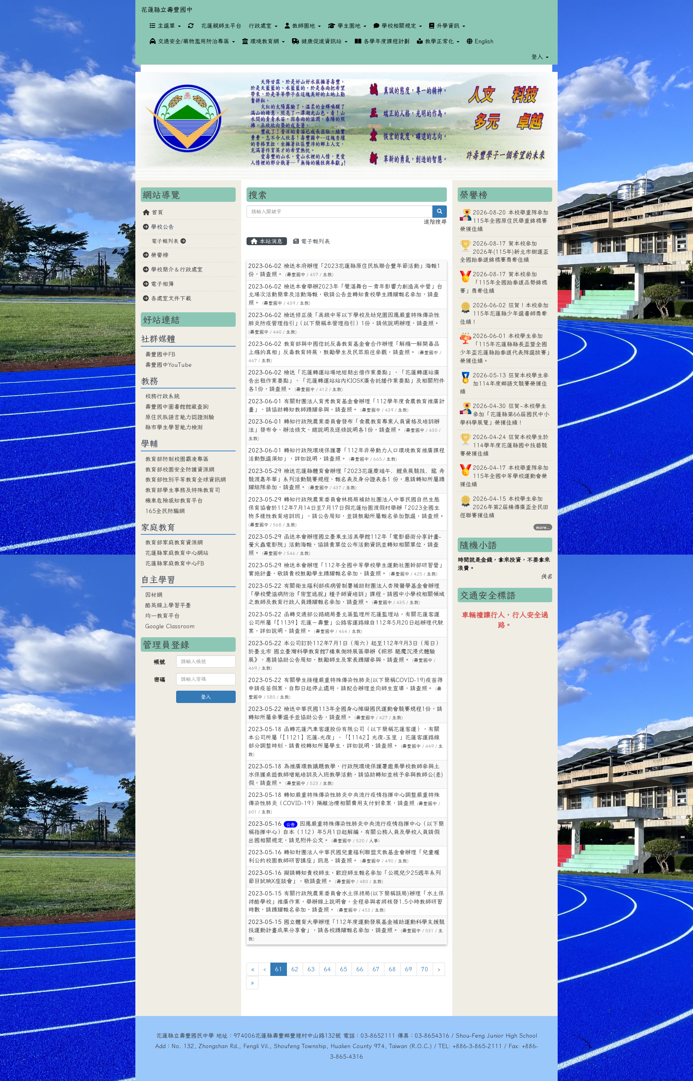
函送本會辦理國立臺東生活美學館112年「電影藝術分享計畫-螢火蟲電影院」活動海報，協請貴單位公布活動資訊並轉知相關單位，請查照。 (344, 545)
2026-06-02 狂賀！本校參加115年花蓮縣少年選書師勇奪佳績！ (504, 313)
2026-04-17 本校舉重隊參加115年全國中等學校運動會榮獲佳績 (504, 476)
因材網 (153, 595)
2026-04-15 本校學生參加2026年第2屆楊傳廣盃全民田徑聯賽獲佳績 (504, 507)
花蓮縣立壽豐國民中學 (185, 1035)
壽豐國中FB (160, 354)
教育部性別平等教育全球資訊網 (185, 479)
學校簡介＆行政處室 (176, 269)
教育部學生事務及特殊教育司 (182, 490)
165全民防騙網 (165, 511)
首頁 (156, 212)
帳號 (159, 662)
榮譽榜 (158, 255)
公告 (290, 824)
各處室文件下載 (170, 298)
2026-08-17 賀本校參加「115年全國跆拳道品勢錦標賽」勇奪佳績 (503, 282)
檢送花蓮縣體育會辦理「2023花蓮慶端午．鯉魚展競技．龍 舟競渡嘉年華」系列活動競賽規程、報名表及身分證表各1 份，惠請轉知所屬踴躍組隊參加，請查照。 (346, 479)
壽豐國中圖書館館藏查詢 (177, 406)
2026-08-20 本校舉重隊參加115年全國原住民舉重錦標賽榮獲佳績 (504, 220)
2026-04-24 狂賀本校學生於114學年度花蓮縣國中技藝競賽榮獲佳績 (504, 445)
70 (424, 969)
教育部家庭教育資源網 (174, 542)
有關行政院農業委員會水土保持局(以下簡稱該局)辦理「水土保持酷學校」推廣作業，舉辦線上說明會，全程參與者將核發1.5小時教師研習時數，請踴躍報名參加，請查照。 (346, 901)
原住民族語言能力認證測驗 (179, 417)
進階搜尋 (435, 222)
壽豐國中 (296, 274)
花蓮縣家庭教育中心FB (174, 563)
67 (376, 969)
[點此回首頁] (346, 126)
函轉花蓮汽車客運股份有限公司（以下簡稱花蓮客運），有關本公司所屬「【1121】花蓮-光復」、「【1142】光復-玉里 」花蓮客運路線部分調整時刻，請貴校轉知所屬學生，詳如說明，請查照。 (344, 737)
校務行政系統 (162, 396)
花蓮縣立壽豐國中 (167, 9)
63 (311, 969)
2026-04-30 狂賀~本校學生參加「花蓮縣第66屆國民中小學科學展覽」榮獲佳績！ (504, 414)
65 (343, 969)
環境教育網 (264, 41)
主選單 (166, 26)
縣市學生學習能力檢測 (174, 427)
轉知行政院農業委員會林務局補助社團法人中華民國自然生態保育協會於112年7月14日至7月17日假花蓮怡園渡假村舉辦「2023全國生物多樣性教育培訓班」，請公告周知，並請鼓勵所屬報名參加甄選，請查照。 (346, 507)
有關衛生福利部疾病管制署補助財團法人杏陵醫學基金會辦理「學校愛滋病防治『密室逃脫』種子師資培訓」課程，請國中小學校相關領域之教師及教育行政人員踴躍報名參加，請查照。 (346, 594)
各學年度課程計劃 (385, 41)
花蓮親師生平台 (221, 26)
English (482, 41)
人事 (373, 840)
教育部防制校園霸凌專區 (177, 459)
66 (359, 969)
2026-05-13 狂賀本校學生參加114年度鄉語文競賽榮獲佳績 (504, 383)
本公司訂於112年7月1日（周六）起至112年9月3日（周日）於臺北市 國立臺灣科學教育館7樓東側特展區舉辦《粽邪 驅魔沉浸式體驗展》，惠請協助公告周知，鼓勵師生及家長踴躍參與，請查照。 (344, 651)
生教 (327, 274)
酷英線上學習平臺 (168, 605)
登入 (206, 696)
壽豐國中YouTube (168, 365)
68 (392, 969)
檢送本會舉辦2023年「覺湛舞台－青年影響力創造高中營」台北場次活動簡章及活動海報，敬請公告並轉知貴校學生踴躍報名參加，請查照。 (345, 294)
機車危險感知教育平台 (174, 500)
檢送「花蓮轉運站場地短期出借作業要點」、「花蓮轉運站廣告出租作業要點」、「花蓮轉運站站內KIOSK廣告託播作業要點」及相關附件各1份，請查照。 (346, 380)
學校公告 (161, 227)
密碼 (159, 679)
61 (281, 969)
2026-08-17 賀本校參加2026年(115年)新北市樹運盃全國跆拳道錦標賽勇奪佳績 (504, 251)
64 (327, 969)
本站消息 (270, 241)
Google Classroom (170, 626)
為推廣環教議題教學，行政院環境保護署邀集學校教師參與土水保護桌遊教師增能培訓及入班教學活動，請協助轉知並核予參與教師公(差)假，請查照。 (345, 774)
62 (294, 969)
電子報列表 (314, 241)
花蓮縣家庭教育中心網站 (177, 553)
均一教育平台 (162, 615)
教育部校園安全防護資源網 (179, 469)
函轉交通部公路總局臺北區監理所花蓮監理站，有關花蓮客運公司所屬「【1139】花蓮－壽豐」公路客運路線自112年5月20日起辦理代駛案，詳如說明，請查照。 (345, 622)
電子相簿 (161, 284)
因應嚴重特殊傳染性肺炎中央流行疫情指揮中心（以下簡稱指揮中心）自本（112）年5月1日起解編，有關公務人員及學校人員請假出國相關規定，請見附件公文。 (346, 832)
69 (408, 969)
